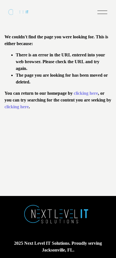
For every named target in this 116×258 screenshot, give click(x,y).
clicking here (86, 93)
